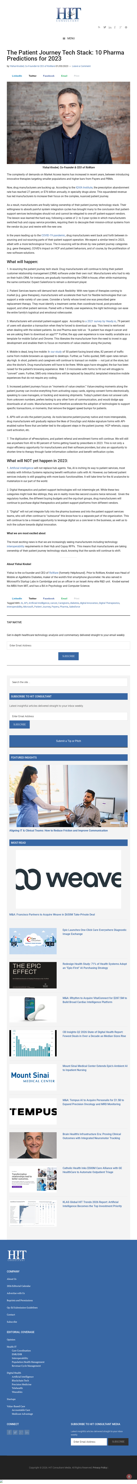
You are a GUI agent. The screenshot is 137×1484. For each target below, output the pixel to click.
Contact (11, 1314)
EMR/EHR (17, 1354)
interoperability (16, 546)
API (26, 603)
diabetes (74, 603)
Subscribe (12, 1321)
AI (22, 603)
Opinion (11, 1339)
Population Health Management (28, 1361)
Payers (55, 606)
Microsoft (28, 606)
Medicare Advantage (22, 1413)
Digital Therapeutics (109, 603)
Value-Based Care (16, 1406)
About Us (11, 1278)
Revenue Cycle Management (26, 1365)
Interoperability (20, 1358)
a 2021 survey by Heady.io (100, 321)
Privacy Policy (100, 1467)
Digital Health (14, 1372)
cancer (53, 603)
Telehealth (17, 1388)
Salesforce (74, 606)
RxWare (54, 572)
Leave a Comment (81, 66)
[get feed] (100, 27)
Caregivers (63, 603)
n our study (55, 351)
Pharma (64, 606)
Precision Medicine (21, 1384)
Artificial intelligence (21, 468)
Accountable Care (21, 1410)
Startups (11, 1399)
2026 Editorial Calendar (19, 1286)
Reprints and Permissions (20, 1300)
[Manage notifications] (129, 1476)
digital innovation (89, 603)
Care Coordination (21, 1350)
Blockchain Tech (20, 1380)
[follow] (106, 27)
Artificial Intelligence (39, 603)
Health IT (12, 1346)
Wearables (17, 1391)
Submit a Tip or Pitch (68, 741)
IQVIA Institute (84, 187)
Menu (71, 38)
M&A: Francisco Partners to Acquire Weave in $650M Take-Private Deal (52, 914)
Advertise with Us (16, 1293)
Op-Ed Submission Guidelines (22, 1307)
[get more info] (127, 27)
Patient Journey (42, 606)
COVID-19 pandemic (53, 235)
